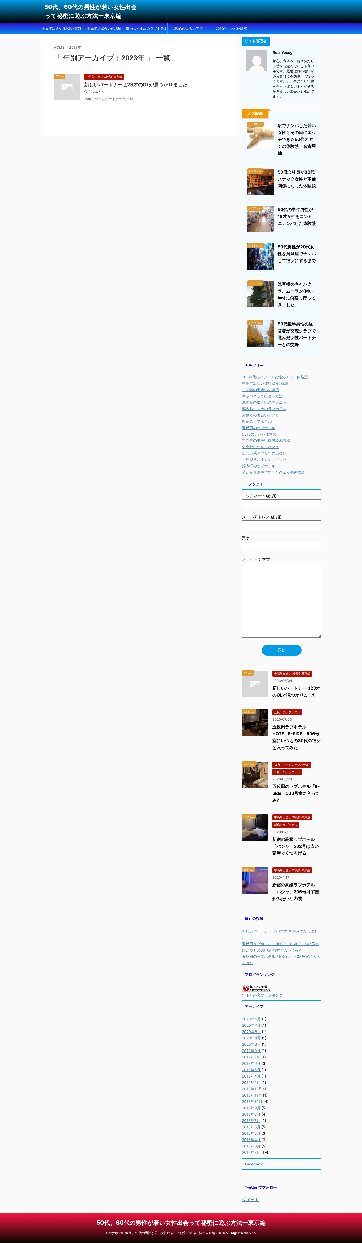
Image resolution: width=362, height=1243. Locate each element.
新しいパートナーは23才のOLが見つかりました (135, 84)
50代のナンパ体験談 (231, 28)
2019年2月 (251, 1082)
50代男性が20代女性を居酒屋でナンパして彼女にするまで (297, 253)
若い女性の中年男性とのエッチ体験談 (273, 472)
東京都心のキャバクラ (260, 447)
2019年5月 (251, 1069)
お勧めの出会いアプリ (189, 28)
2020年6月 (251, 1031)
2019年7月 (251, 1057)
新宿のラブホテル (257, 421)
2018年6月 (251, 1127)
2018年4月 (251, 1139)
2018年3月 (251, 1146)
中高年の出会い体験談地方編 (266, 440)
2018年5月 (251, 1133)
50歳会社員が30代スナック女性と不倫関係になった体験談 (297, 179)
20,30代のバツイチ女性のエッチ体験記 (275, 377)
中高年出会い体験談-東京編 (61, 30)
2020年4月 (251, 1038)
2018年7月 (251, 1120)
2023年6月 (251, 1019)
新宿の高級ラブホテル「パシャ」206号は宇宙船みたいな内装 (295, 891)
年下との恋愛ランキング (262, 995)
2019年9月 (251, 1050)
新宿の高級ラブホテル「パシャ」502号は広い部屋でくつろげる (295, 846)
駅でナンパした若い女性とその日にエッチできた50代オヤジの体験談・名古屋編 (297, 139)
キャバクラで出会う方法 (262, 396)
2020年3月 (251, 1044)
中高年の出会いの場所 (104, 28)
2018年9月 (251, 1108)
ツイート (250, 1199)
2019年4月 (251, 1076)
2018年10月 (252, 1101)
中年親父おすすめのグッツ (264, 459)
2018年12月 (252, 1089)
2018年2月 (251, 1152)
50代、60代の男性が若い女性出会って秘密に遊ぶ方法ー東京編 (181, 1222)
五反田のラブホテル (258, 427)
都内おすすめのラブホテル (146, 28)
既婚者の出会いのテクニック (266, 402)
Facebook (254, 1164)
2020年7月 (251, 1025)
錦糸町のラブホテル (258, 466)
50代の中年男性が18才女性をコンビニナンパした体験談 (297, 216)
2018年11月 (252, 1095)
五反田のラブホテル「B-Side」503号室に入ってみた (296, 793)
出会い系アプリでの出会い (264, 453)
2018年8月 (251, 1114)
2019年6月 (251, 1063)
